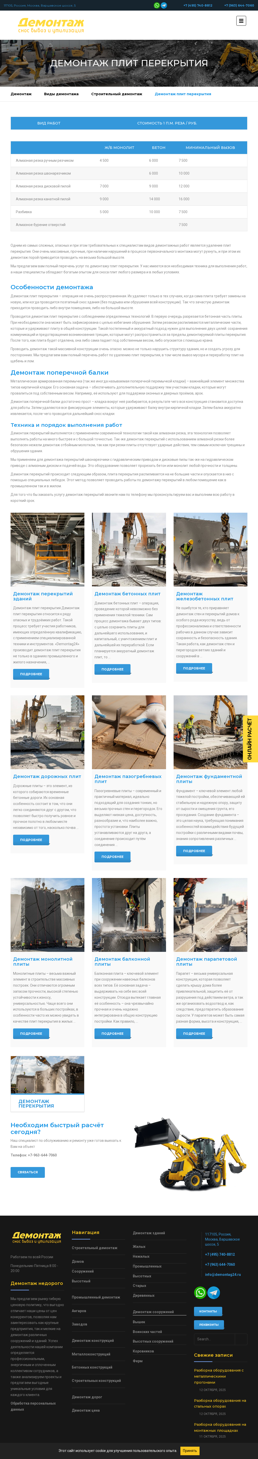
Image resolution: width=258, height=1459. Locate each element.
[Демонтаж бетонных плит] (129, 550)
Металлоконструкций (91, 1354)
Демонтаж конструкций (93, 1341)
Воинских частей (147, 1332)
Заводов (79, 1324)
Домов (78, 1261)
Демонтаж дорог (87, 1397)
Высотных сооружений (153, 1341)
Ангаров (79, 1311)
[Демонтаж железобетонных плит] (210, 550)
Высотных (142, 1276)
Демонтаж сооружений (153, 1312)
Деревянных (143, 1295)
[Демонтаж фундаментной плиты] (210, 732)
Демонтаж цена (86, 1410)
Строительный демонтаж (116, 94)
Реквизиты (209, 1324)
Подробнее (31, 674)
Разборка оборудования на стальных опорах (220, 1403)
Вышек (139, 1322)
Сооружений (83, 1271)
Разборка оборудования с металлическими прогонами (219, 1376)
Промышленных (147, 1266)
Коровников (143, 1351)
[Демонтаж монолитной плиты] (47, 915)
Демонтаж (21, 94)
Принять (190, 1451)
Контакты (208, 1311)
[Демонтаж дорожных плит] (47, 732)
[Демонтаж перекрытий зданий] (47, 550)
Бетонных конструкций (92, 1367)
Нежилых (141, 1256)
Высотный (81, 1281)
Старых (139, 1286)
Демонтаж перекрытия (36, 1103)
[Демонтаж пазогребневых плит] (129, 732)
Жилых (139, 1247)
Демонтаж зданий (149, 1233)
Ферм (138, 1361)
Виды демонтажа (61, 94)
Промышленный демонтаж (96, 1297)
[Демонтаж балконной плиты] (129, 915)
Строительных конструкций (96, 1381)
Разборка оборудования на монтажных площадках (220, 1427)
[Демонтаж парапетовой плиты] (210, 915)
